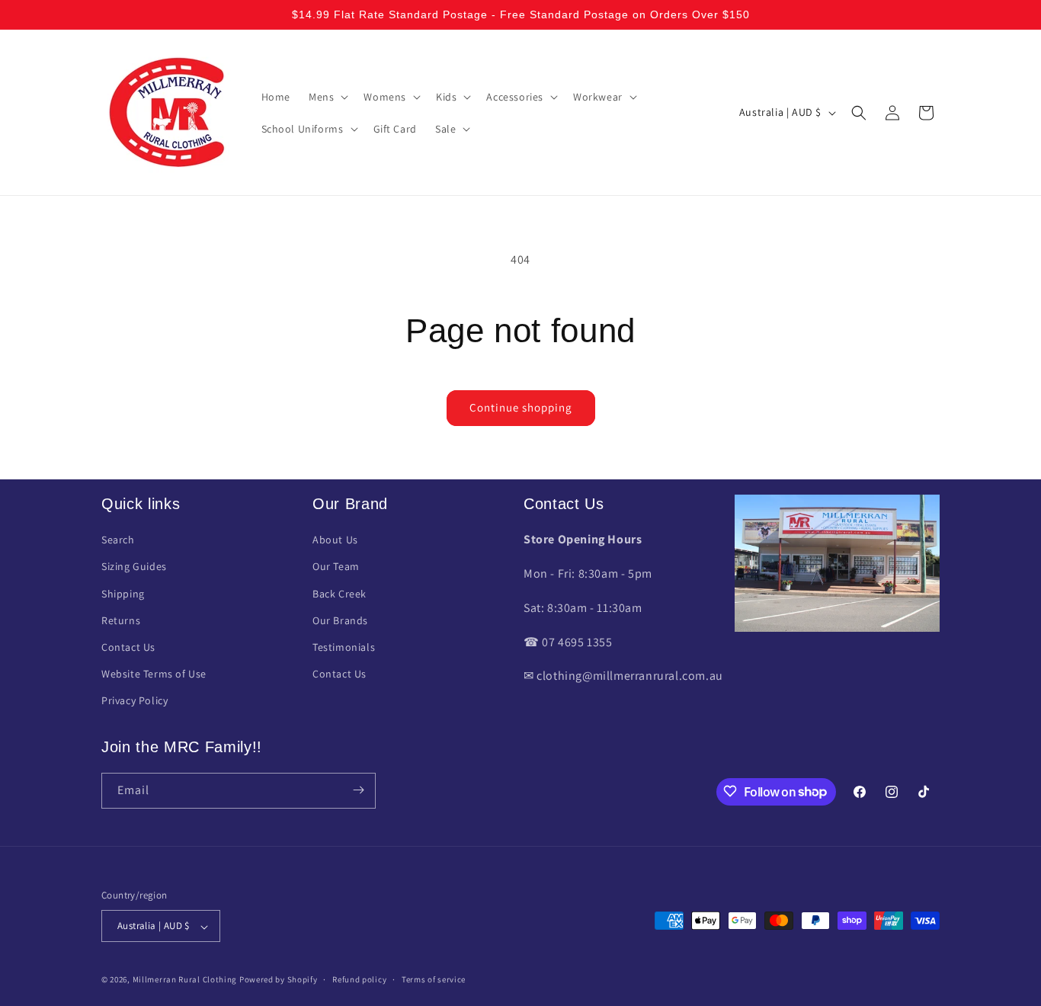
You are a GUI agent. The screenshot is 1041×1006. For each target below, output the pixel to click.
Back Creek (339, 594)
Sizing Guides (134, 567)
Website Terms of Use (154, 674)
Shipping (123, 594)
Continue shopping (520, 407)
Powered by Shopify (278, 980)
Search (118, 540)
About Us (335, 540)
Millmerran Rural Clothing (185, 980)
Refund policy (359, 979)
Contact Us (128, 647)
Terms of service (434, 979)
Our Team (336, 567)
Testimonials (343, 647)
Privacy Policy (134, 701)
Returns (120, 620)
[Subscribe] (358, 790)
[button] (326, 97)
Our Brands (340, 620)
